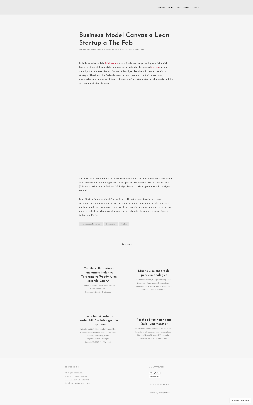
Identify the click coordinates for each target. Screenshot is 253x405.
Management (141, 286)
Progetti (186, 7)
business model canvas (91, 224)
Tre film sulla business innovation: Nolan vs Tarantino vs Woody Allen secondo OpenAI (99, 274)
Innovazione (109, 286)
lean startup (110, 224)
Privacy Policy (154, 373)
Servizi (170, 7)
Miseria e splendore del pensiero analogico (154, 273)
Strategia (157, 286)
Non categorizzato (95, 49)
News (83, 49)
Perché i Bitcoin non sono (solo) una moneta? (154, 322)
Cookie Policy (154, 376)
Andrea (155, 67)
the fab (114, 49)
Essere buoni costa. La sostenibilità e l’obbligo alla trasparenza (99, 320)
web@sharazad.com (80, 383)
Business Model (144, 280)
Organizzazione (93, 339)
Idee (178, 7)
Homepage (161, 7)
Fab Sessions (111, 63)
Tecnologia (100, 289)
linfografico (164, 393)
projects (107, 49)
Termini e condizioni (159, 384)
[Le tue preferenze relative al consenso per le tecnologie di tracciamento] (240, 400)
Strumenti (166, 286)
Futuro (100, 286)
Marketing (98, 336)
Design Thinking (90, 286)
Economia (100, 329)
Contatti (196, 7)
